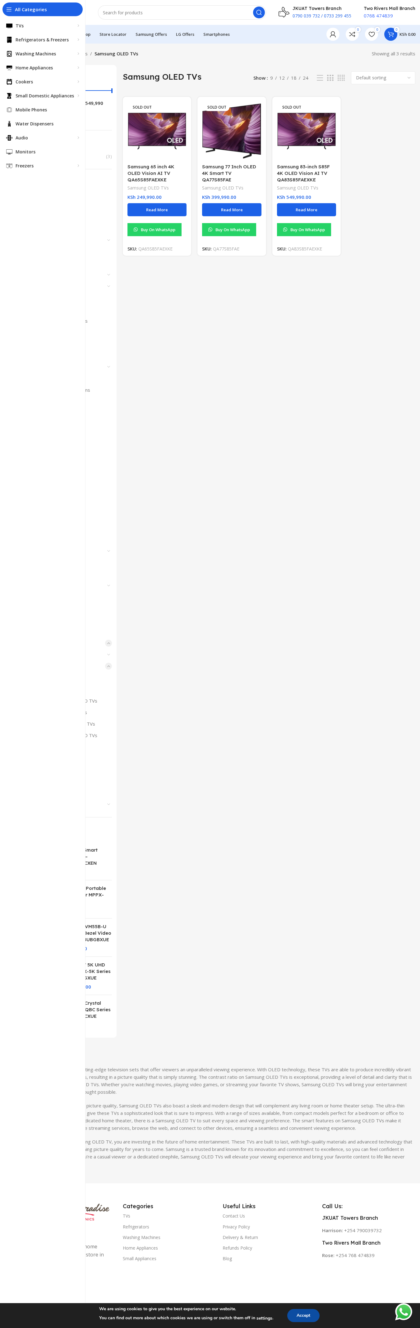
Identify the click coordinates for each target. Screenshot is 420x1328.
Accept (303, 1315)
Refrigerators (136, 1227)
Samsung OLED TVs (148, 188)
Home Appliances (140, 1248)
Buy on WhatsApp (158, 229)
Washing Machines (141, 1237)
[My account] (333, 34)
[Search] (259, 12)
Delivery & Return (240, 1237)
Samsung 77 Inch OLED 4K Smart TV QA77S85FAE (229, 173)
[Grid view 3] (330, 78)
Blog (227, 1258)
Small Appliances (139, 1258)
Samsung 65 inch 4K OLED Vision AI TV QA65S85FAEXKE (150, 173)
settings (264, 1318)
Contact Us (234, 1216)
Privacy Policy (236, 1227)
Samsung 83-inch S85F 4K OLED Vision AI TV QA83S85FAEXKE (303, 173)
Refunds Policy (237, 1248)
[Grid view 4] (341, 78)
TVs (126, 1216)
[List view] (320, 78)
